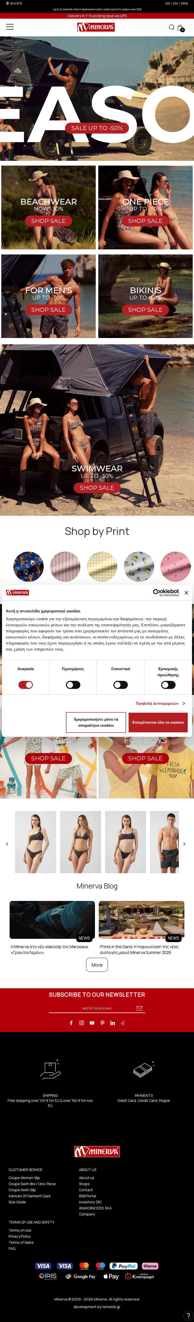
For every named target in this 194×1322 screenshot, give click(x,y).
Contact (86, 1189)
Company (87, 1214)
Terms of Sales (21, 1242)
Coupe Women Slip (24, 1177)
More (97, 965)
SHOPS (16, 3)
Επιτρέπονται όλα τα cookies (158, 722)
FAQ (12, 1248)
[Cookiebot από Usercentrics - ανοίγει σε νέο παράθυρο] (157, 593)
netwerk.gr (111, 1306)
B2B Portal (87, 1196)
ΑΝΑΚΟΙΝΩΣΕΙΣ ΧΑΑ (95, 1208)
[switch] (73, 685)
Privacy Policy (20, 1236)
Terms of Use (20, 1230)
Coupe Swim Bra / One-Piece (32, 1183)
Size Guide (17, 1202)
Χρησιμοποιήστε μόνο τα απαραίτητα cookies (96, 722)
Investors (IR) (90, 1202)
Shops (84, 1183)
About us (86, 1177)
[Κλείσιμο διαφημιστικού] (186, 592)
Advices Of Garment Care (30, 1196)
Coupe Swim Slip (22, 1189)
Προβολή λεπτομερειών (157, 703)
